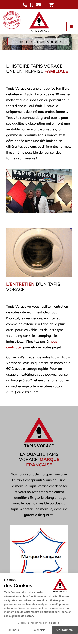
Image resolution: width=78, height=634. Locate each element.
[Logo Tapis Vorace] (39, 11)
